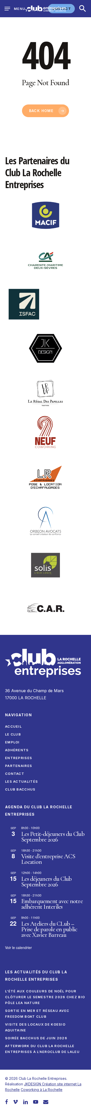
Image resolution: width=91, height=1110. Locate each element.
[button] (82, 9)
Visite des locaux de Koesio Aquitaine (35, 1027)
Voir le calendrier (18, 947)
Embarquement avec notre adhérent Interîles (52, 903)
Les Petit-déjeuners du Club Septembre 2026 (52, 836)
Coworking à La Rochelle (41, 1089)
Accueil (13, 726)
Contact (14, 774)
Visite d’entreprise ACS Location (48, 859)
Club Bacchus (20, 789)
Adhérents (17, 750)
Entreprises (18, 758)
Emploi (12, 742)
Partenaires (18, 766)
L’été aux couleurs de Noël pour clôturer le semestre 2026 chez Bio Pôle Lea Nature (45, 997)
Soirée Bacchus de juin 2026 (36, 1038)
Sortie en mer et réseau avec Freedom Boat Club (37, 1013)
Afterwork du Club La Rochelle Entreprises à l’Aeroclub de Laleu (42, 1049)
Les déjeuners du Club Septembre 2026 (46, 881)
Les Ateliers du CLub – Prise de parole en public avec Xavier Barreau (49, 929)
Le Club (13, 734)
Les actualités (21, 781)
